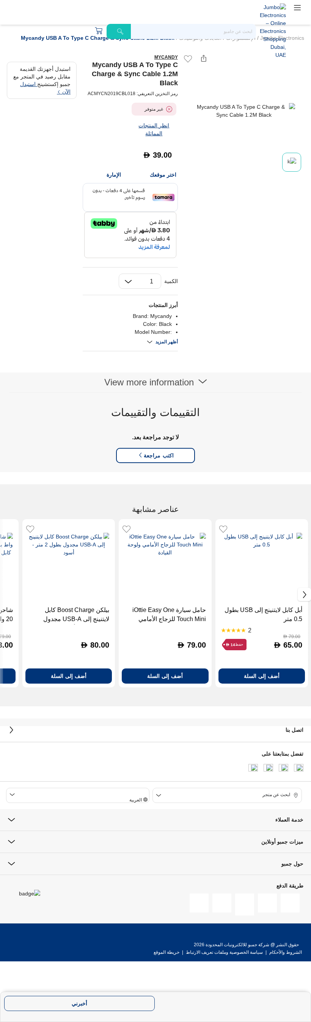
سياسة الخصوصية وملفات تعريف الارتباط (224, 952)
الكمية (171, 281)
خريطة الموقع (166, 952)
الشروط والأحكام (285, 952)
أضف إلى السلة (262, 676)
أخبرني (79, 1003)
